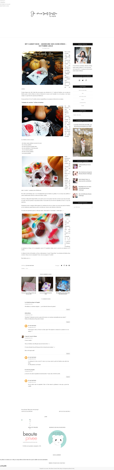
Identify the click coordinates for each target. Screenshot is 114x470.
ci (65, 200)
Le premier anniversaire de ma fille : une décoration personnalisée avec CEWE (83, 125)
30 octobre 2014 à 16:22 (28, 371)
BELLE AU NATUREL (83, 90)
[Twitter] (61, 265)
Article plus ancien (64, 411)
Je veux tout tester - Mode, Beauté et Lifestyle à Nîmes (51, 468)
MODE (82, 105)
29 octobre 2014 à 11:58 (28, 304)
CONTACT (2, 1)
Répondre (68, 309)
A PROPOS (2, 2)
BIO (83, 93)
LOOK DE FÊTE (83, 102)
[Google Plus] (67, 265)
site (29, 258)
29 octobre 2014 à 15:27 (32, 327)
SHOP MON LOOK (4, 6)
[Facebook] (64, 265)
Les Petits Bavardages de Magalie (32, 302)
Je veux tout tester (32, 325)
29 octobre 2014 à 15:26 (32, 358)
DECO (83, 99)
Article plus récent (27, 411)
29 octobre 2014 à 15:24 (28, 338)
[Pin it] (69, 265)
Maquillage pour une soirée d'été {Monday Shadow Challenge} (85, 188)
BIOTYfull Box (82, 96)
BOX (27, 268)
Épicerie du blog (71, 468)
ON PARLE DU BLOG (5, 4)
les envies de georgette (30, 369)
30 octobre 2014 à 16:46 (32, 382)
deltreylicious (28, 313)
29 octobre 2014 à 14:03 (28, 314)
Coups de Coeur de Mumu (31, 336)
